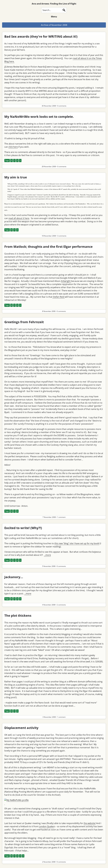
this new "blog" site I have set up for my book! (76, 543)
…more (47, 555)
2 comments (61, 605)
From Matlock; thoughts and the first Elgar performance (48, 246)
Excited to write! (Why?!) (23, 528)
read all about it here (18, 218)
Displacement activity (21, 728)
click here (13, 146)
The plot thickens (17, 615)
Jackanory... (13, 577)
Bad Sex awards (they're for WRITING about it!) (40, 36)
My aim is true (15, 177)
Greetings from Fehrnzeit (24, 322)
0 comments (61, 106)
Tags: (7, 160)
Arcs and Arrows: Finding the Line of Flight (54, 3)
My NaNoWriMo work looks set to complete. (39, 116)
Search (64, 10)
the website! (90, 823)
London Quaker (46, 826)
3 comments (61, 236)
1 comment (61, 517)
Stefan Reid (58, 296)
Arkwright (66, 281)
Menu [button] (54, 16)
